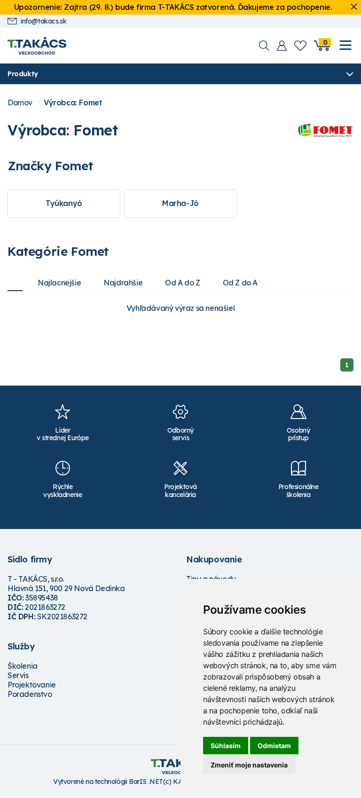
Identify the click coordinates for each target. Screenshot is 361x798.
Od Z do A (240, 282)
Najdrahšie (122, 282)
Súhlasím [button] (226, 746)
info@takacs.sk (43, 21)
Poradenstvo (30, 694)
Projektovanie (32, 684)
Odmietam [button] (274, 746)
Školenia (23, 666)
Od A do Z (182, 282)
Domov (20, 102)
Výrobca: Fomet (73, 102)
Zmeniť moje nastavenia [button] (249, 765)
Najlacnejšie (59, 282)
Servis (18, 675)
